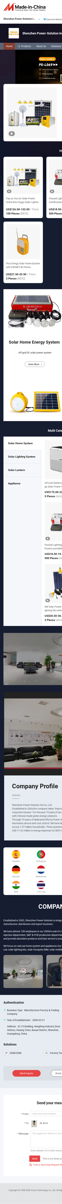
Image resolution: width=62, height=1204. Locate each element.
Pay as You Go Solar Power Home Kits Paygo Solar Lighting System (23, 200)
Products (26, 46)
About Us (41, 46)
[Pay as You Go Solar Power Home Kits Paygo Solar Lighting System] (23, 176)
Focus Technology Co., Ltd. (43, 1190)
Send (34, 1158)
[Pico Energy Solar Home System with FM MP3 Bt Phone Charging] (23, 241)
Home (9, 46)
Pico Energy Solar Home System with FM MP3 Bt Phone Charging (23, 265)
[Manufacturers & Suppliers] (25, 7)
